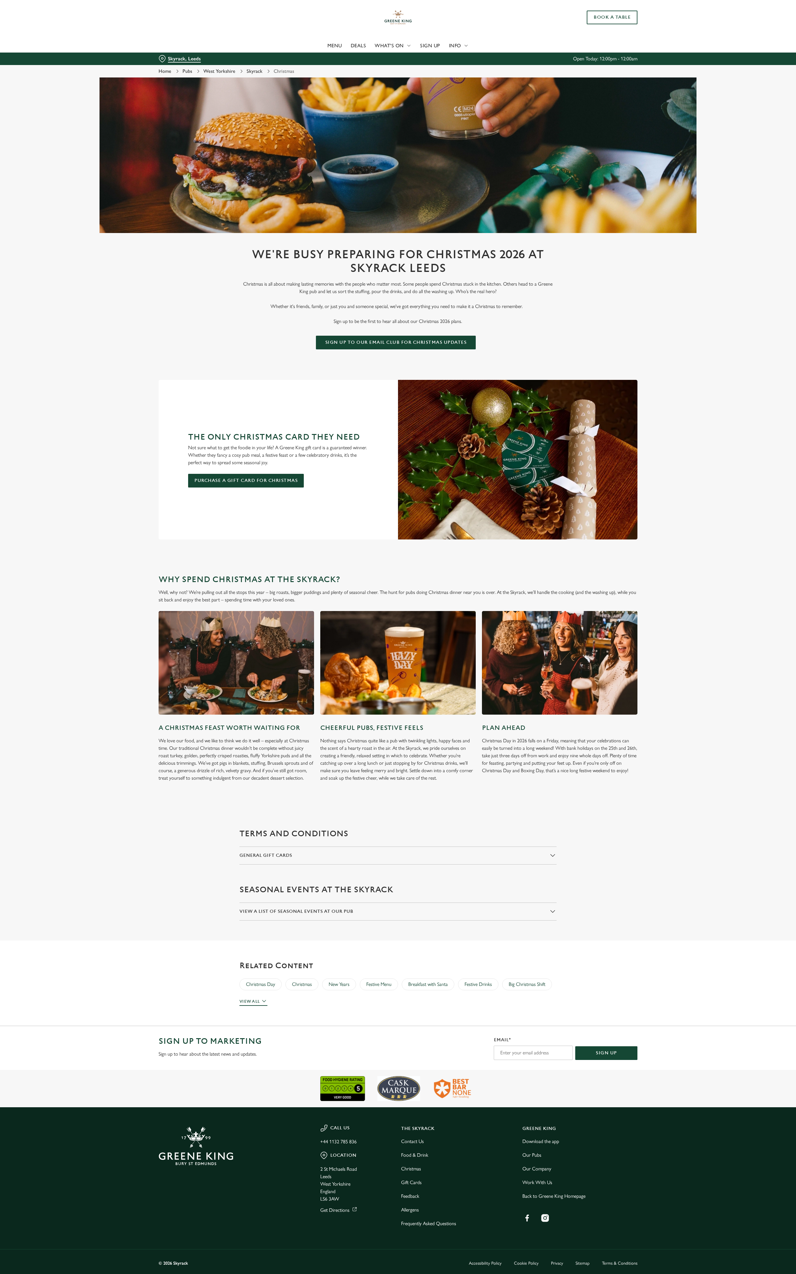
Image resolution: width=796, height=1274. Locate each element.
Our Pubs (531, 1155)
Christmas (302, 984)
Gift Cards (411, 1182)
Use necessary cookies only (602, 37)
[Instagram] (545, 1218)
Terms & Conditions (619, 1263)
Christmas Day (260, 984)
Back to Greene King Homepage (553, 1196)
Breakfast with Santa (428, 984)
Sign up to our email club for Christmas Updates (396, 342)
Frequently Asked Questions (428, 1223)
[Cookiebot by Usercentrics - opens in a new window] (182, 58)
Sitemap (583, 1263)
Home (165, 71)
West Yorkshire (219, 71)
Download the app (540, 1141)
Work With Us (537, 1182)
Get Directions (334, 1210)
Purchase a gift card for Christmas (246, 480)
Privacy (557, 1263)
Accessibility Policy (485, 1263)
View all (249, 1001)
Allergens (410, 1210)
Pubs (187, 71)
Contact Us (412, 1141)
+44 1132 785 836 (338, 1142)
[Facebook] (527, 1218)
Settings (460, 57)
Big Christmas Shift (527, 984)
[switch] (320, 58)
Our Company (536, 1169)
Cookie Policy (526, 1263)
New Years (339, 984)
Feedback (410, 1196)
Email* (502, 1040)
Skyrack (254, 71)
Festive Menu (378, 984)
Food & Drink (414, 1155)
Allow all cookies (602, 16)
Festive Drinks (478, 984)
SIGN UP (606, 1053)
